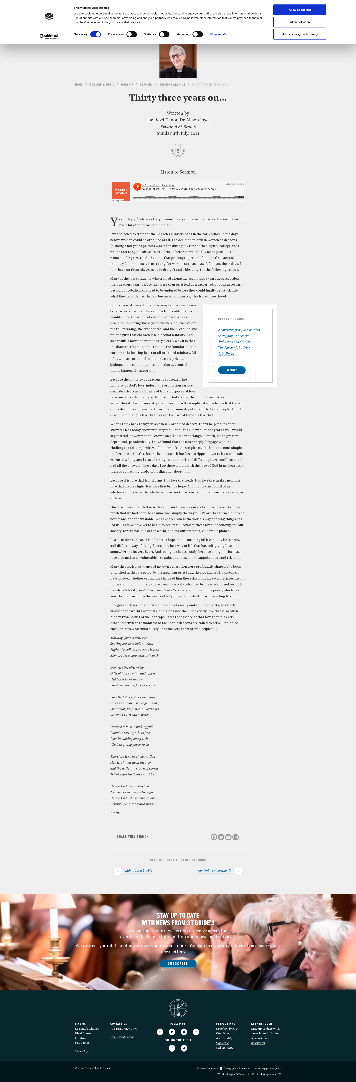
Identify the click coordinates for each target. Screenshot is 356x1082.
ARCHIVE (232, 370)
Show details (218, 34)
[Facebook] (214, 837)
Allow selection (300, 22)
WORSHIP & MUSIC (101, 84)
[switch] (131, 34)
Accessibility (224, 1038)
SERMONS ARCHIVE (172, 84)
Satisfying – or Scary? (233, 336)
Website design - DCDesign (231, 1074)
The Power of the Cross (234, 348)
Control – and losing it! (214, 871)
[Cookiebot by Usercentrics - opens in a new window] (49, 37)
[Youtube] (228, 837)
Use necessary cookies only (300, 34)
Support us (222, 1043)
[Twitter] (221, 837)
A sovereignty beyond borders (239, 330)
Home (79, 84)
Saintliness (226, 354)
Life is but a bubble (138, 871)
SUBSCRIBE (178, 964)
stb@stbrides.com (122, 1037)
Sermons (146, 84)
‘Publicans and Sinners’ (234, 342)
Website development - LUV (266, 1074)
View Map (81, 1051)
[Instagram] (235, 837)
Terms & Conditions (207, 1068)
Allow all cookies (300, 9)
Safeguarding (224, 1047)
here (190, 952)
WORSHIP (127, 84)
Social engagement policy (267, 1068)
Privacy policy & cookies (236, 1068)
